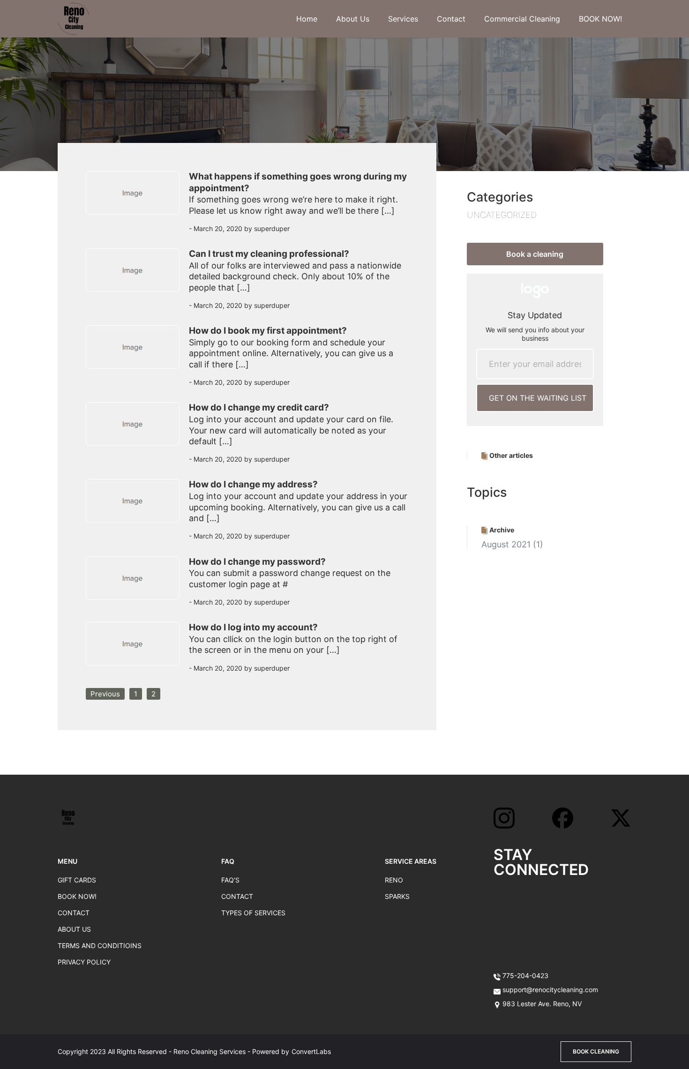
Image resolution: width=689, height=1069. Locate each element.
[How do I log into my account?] (137, 650)
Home (306, 18)
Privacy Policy (84, 962)
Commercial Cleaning (522, 18)
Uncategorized (502, 215)
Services (403, 18)
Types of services (253, 913)
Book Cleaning (596, 1051)
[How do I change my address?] (137, 512)
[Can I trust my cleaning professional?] (137, 282)
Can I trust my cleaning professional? (269, 253)
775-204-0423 (524, 975)
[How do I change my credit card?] (137, 436)
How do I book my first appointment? (268, 330)
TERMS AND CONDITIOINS (100, 945)
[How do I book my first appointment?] (137, 359)
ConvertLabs (311, 1051)
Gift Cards (77, 880)
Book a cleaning (534, 254)
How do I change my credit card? (259, 407)
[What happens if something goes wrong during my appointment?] (137, 205)
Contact (451, 18)
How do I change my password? (257, 561)
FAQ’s (230, 880)
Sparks (397, 896)
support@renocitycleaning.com (550, 990)
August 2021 (506, 544)
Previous (105, 693)
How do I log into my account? (253, 627)
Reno (394, 880)
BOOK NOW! (600, 18)
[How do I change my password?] (137, 584)
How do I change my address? (253, 484)
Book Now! (77, 896)
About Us (352, 18)
